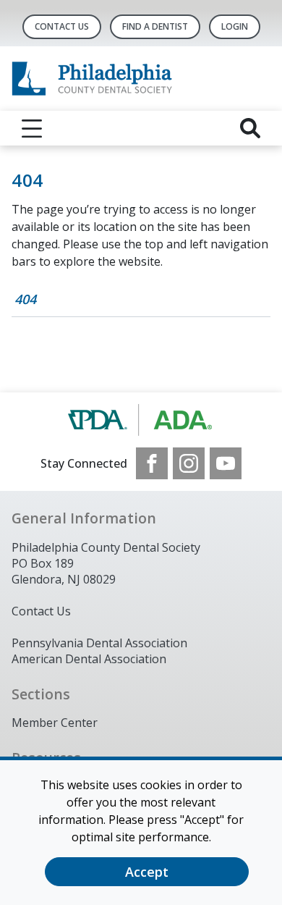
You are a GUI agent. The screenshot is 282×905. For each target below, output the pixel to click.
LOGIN (234, 26)
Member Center (55, 723)
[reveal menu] (32, 128)
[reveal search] (250, 128)
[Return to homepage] (141, 78)
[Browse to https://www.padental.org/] (141, 420)
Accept (146, 871)
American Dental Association (89, 659)
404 (25, 299)
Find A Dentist (155, 26)
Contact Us (62, 26)
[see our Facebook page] (152, 463)
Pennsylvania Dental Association (99, 643)
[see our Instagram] (189, 463)
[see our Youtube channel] (226, 463)
